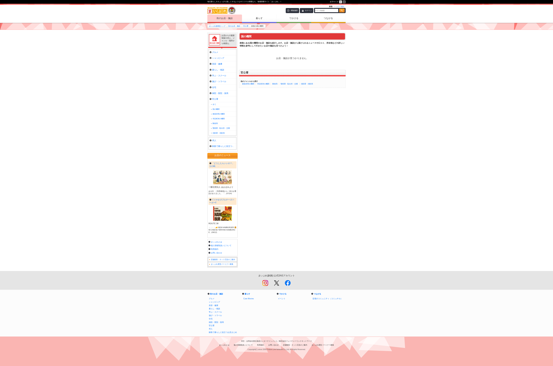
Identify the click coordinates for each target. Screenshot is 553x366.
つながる (328, 18)
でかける (293, 18)
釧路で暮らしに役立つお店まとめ (224, 146)
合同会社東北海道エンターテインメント (261, 341)
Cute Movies (248, 299)
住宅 (214, 87)
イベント (281, 299)
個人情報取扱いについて (221, 245)
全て (214, 104)
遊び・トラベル (219, 81)
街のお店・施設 (225, 18)
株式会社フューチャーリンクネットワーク (295, 341)
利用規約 (214, 249)
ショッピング (218, 58)
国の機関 (216, 109)
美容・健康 (217, 64)
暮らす (259, 18)
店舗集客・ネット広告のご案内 (223, 260)
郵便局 (275, 84)
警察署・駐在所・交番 (289, 84)
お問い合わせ (216, 253)
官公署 (245, 26)
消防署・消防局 (307, 84)
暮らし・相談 (218, 70)
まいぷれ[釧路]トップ (217, 26)
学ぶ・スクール (219, 75)
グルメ (215, 52)
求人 (214, 140)
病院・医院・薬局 (220, 93)
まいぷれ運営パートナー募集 (222, 264)
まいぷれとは (216, 242)
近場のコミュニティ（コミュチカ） (327, 299)
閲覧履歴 (294, 10)
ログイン (308, 10)
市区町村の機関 (263, 84)
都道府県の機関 (248, 84)
